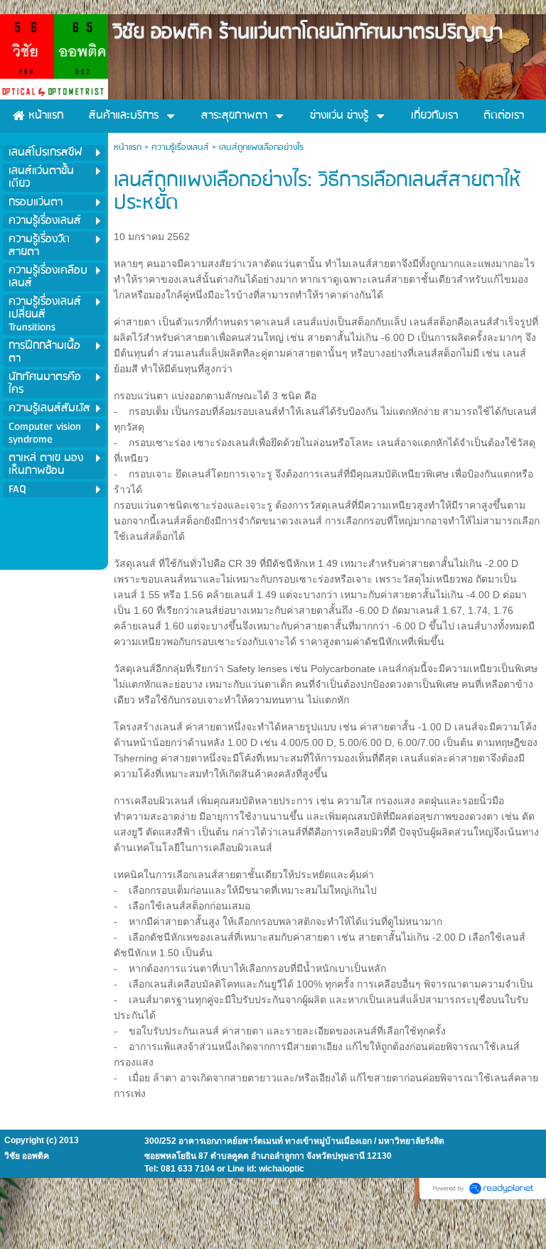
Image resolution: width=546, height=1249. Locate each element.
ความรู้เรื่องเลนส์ (180, 147)
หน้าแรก (127, 147)
